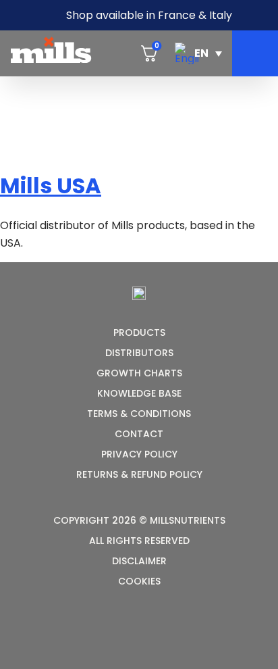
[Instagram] (123, 632)
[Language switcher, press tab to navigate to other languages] (198, 53)
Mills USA (50, 185)
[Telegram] (156, 632)
